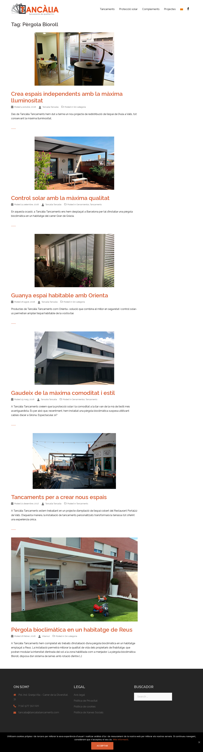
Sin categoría (80, 107)
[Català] (181, 9)
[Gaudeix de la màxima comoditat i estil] (74, 357)
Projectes (170, 9)
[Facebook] (188, 9)
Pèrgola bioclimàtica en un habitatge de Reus (71, 629)
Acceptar (102, 746)
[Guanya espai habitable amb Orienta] (74, 260)
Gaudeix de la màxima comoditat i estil (63, 392)
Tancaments (107, 9)
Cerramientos (82, 204)
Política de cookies (85, 706)
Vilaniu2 (46, 636)
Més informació (120, 739)
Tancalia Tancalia (51, 107)
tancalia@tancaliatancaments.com (38, 712)
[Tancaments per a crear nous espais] (74, 460)
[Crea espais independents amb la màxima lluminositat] (74, 58)
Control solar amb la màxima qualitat (60, 198)
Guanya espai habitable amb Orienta (59, 295)
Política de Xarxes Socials (88, 712)
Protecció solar (128, 9)
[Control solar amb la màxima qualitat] (74, 162)
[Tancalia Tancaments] (35, 8)
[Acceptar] (199, 742)
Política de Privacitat (86, 700)
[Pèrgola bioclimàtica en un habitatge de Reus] (74, 579)
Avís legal (79, 694)
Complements (151, 9)
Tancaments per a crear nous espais (59, 497)
